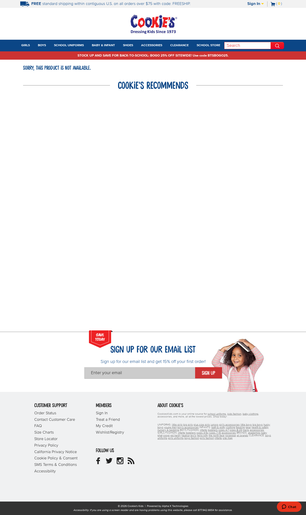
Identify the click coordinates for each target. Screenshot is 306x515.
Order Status (45, 413)
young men (170, 427)
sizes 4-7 (223, 430)
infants (203, 430)
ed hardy (175, 435)
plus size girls (202, 424)
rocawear (230, 435)
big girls (188, 424)
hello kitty (202, 435)
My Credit (104, 426)
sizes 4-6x (202, 433)
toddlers (213, 430)
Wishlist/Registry (110, 432)
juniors (214, 424)
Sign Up (208, 373)
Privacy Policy (46, 445)
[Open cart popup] (284, 4)
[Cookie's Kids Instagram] (120, 462)
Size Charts (44, 432)
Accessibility (45, 471)
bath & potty (218, 427)
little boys (246, 424)
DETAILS (212, 4)
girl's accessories (229, 424)
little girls (177, 424)
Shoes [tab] (128, 45)
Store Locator (46, 439)
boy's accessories (188, 427)
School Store (208, 45)
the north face (216, 435)
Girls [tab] (25, 45)
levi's (193, 435)
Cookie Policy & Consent (56, 458)
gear (248, 427)
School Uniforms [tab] (69, 45)
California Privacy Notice (55, 452)
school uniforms (217, 414)
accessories (257, 430)
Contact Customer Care (54, 420)
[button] (34, 45)
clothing (230, 427)
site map (228, 438)
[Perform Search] (277, 45)
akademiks (254, 433)
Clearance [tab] (179, 45)
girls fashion (207, 438)
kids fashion (234, 414)
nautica (185, 435)
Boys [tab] (42, 45)
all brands (242, 435)
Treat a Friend (108, 420)
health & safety (260, 427)
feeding (240, 427)
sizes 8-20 (236, 430)
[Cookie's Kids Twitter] (109, 462)
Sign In (254, 4)
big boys (257, 424)
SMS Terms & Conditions (55, 465)
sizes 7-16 (215, 433)
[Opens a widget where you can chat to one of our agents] (289, 507)
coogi (166, 435)
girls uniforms (176, 438)
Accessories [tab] (151, 45)
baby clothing (250, 414)
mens (246, 430)
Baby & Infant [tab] (103, 45)
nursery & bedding (168, 430)
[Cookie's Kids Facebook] (98, 462)
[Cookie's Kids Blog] (131, 462)
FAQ (38, 426)
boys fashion (191, 438)
